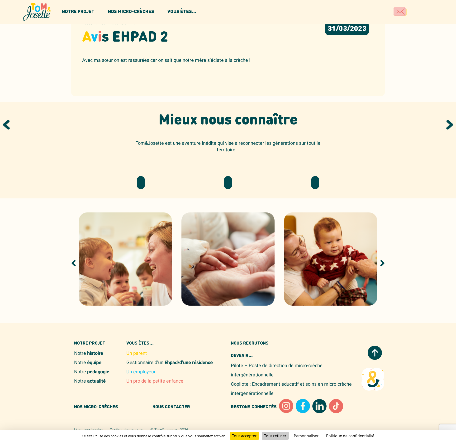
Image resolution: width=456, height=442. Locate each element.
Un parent (136, 353)
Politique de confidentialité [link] (350, 435)
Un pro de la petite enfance (154, 381)
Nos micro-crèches (131, 12)
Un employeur (141, 371)
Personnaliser (306, 435)
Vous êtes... (181, 12)
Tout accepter (244, 435)
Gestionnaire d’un (169, 362)
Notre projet (78, 12)
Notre (88, 353)
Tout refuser (275, 435)
